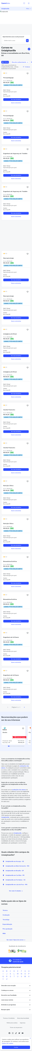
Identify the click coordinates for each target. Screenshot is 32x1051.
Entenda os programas (8, 1005)
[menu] (29, 3)
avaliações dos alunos (19, 790)
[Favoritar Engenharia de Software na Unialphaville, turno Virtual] (27, 633)
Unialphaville (5, 8)
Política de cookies (12, 1023)
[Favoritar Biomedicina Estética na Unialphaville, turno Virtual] (27, 557)
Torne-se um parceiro (16, 1027)
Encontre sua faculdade (8, 995)
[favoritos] (24, 3)
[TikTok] (16, 1033)
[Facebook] (9, 1033)
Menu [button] (27, 8)
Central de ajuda (18, 962)
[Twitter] (19, 1033)
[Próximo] (24, 707)
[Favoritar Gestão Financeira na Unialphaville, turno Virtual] (27, 405)
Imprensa (22, 1023)
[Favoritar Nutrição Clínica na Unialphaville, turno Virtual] (27, 481)
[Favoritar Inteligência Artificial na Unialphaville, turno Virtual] (27, 329)
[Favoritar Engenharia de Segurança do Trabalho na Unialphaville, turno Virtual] (27, 149)
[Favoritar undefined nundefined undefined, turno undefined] (23, 728)
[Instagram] (12, 1033)
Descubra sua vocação (8, 985)
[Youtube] (22, 1033)
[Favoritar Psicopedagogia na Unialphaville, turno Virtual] (27, 73)
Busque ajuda (5, 1009)
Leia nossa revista (7, 1000)
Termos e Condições (9, 1018)
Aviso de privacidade (23, 1018)
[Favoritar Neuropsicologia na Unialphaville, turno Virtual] (27, 254)
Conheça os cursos (7, 990)
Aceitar (16, 1047)
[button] (16, 39)
